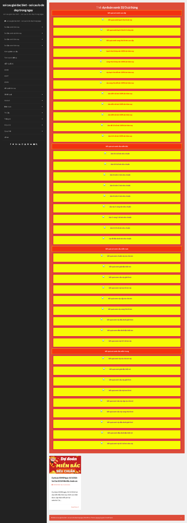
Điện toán (7, 107)
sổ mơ (6, 137)
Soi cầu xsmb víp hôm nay (13, 33)
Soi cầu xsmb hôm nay (11, 27)
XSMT (6, 76)
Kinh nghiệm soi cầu (11, 51)
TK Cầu (7, 113)
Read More (74, 507)
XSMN (6, 82)
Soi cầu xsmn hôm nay (11, 45)
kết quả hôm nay (10, 88)
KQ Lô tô (7, 125)
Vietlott (7, 100)
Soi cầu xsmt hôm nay (11, 39)
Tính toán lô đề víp (10, 58)
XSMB (6, 70)
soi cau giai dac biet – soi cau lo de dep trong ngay (23, 21)
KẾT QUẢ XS (8, 64)
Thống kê (7, 119)
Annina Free (99, 517)
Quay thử (7, 131)
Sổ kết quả (8, 94)
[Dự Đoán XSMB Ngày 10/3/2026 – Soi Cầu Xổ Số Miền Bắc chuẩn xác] (65, 465)
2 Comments (66, 485)
